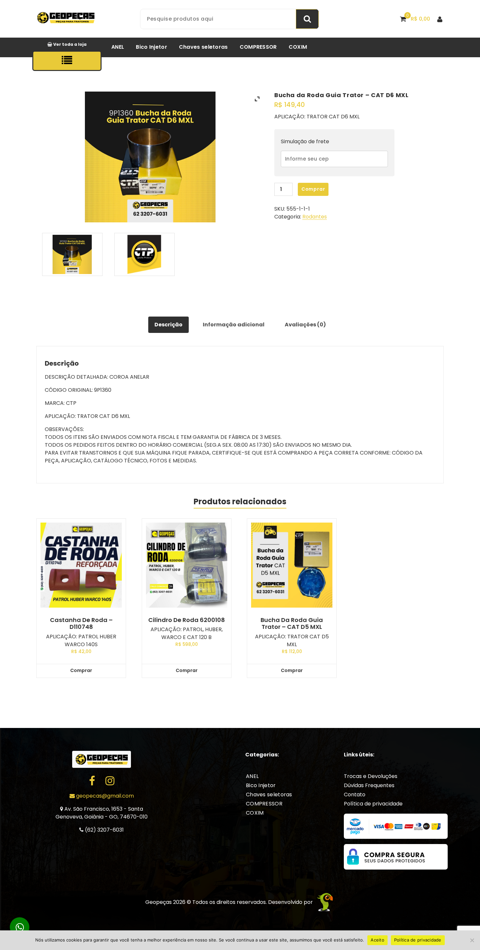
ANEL (117, 47)
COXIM (298, 47)
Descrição (168, 324)
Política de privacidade (373, 803)
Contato (354, 794)
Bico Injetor (151, 47)
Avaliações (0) (305, 324)
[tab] (168, 325)
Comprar (313, 189)
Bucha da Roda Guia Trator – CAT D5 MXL (292, 623)
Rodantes (314, 216)
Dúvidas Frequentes (369, 785)
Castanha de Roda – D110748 (81, 623)
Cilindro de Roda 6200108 (186, 620)
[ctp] (144, 254)
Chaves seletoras (203, 47)
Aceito (377, 939)
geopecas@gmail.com (104, 796)
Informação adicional (233, 324)
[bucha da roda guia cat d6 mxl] (72, 254)
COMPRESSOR (258, 47)
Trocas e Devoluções (370, 776)
